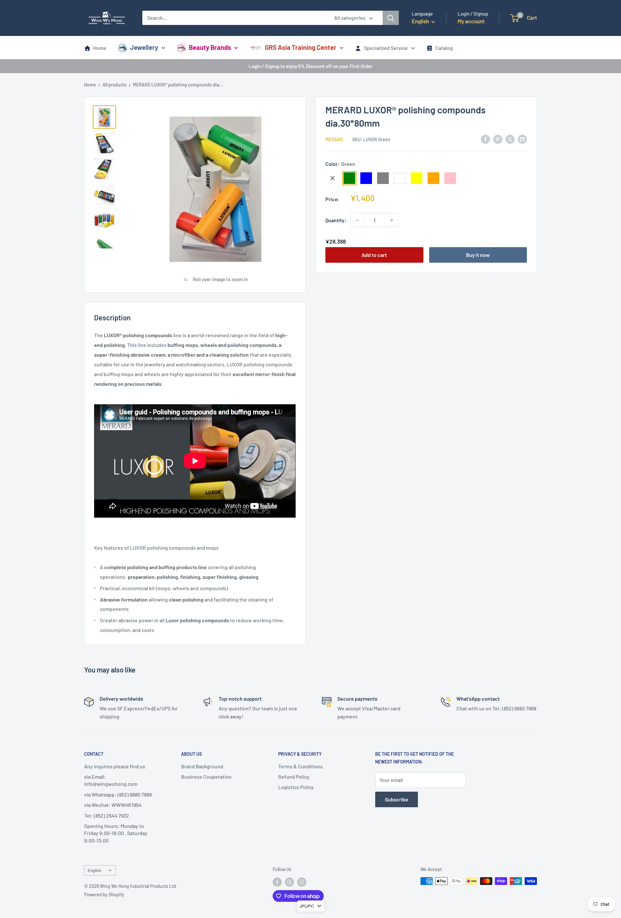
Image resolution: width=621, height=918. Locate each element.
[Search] (391, 18)
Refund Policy (294, 777)
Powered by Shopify (104, 894)
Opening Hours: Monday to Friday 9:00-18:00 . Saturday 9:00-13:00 (115, 833)
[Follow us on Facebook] (277, 881)
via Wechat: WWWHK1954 (113, 805)
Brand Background (202, 766)
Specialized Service (386, 48)
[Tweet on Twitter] (510, 139)
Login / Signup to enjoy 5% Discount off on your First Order (311, 66)
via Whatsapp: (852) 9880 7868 (118, 794)
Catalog (444, 48)
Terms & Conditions (300, 766)
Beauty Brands (210, 47)
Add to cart (374, 255)
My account (471, 21)
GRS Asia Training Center (300, 47)
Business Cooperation (206, 777)
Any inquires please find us (114, 766)
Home (99, 48)
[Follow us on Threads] (289, 881)
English (94, 870)
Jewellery (144, 47)
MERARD (334, 139)
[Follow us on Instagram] (301, 881)
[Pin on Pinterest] (497, 139)
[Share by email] (522, 139)
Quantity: (335, 220)
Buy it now (478, 255)
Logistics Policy (296, 787)
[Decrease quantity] (357, 220)
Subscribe (396, 799)
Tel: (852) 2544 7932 (106, 815)
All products (114, 84)
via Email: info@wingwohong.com (110, 780)
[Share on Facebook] (485, 139)
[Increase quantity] (391, 220)
